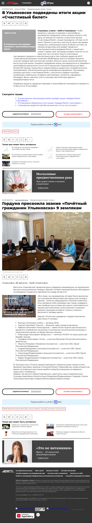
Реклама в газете (52, 471)
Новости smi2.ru (9, 193)
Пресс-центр (39, 471)
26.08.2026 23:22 (7, 200)
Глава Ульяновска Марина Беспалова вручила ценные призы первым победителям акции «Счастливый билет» (72, 149)
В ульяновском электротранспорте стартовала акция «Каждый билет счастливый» (68, 156)
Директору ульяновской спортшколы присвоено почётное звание (25, 425)
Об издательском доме (24, 471)
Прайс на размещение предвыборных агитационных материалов (39, 476)
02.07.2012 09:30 (7, 9)
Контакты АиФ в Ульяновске (57, 473)
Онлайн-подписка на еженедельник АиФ (30, 473)
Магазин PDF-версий (68, 471)
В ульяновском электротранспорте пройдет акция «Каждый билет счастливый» (27, 155)
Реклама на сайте (76, 473)
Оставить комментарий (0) (73, 114)
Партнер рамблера (78, 509)
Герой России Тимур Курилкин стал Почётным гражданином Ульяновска (25, 433)
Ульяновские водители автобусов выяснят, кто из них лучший (47, 105)
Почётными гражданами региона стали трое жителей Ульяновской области (71, 425)
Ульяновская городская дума (12, 272)
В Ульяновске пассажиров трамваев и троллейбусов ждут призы (25, 148)
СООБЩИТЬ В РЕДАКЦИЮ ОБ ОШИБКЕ (78, 476)
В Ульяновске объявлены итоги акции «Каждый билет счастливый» (49, 103)
